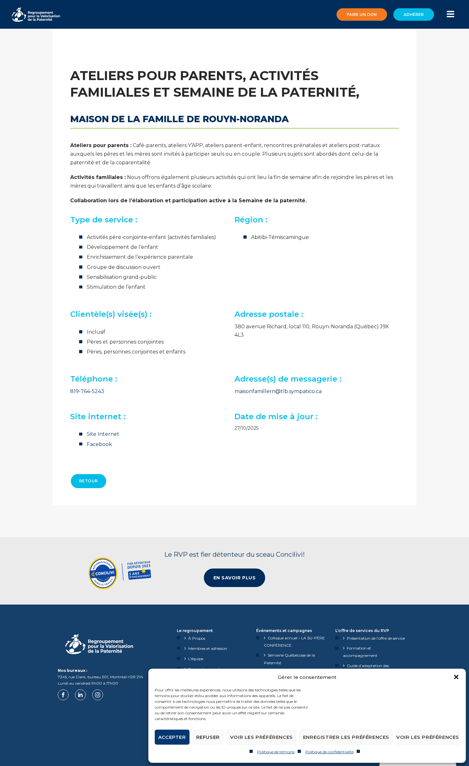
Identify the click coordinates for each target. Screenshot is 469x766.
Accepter (172, 737)
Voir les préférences (261, 737)
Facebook (99, 444)
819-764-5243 (87, 391)
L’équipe (195, 658)
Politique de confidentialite (329, 751)
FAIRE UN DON (362, 14)
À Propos (196, 638)
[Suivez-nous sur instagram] (97, 694)
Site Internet (103, 434)
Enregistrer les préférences (346, 737)
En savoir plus (234, 578)
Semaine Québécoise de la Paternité (289, 659)
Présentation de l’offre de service (376, 638)
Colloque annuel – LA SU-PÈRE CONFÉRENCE (294, 642)
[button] (456, 677)
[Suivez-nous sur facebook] (63, 694)
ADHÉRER (414, 14)
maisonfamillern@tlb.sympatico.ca (278, 391)
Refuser (208, 737)
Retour (88, 481)
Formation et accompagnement (360, 652)
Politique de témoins (275, 751)
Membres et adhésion (207, 648)
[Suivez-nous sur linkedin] (80, 694)
